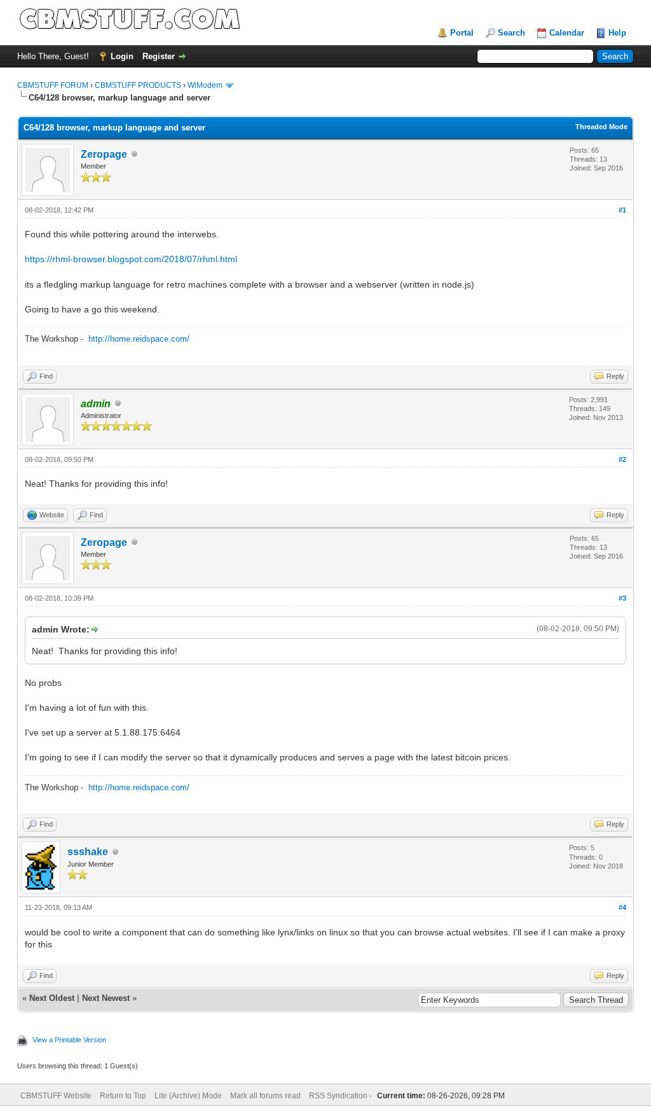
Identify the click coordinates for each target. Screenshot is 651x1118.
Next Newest (106, 998)
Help (617, 33)
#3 (622, 598)
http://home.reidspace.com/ (138, 339)
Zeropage (104, 154)
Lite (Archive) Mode (188, 1095)
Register (158, 56)
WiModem (205, 85)
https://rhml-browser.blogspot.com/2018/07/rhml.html (131, 259)
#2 (622, 459)
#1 (622, 210)
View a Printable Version (69, 1040)
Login (122, 56)
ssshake (87, 851)
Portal (462, 33)
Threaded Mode (601, 126)
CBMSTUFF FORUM (52, 85)
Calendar (566, 33)
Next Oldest (51, 998)
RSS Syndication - (341, 1095)
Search (511, 33)
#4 (622, 907)
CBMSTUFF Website (56, 1095)
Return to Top (123, 1095)
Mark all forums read (265, 1095)
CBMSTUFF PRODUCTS (138, 85)
